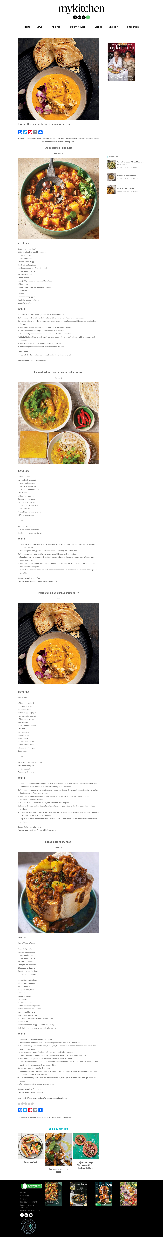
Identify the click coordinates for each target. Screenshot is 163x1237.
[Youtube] (79, 17)
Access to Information (30, 1210)
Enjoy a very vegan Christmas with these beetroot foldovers (86, 1165)
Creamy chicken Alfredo (127, 176)
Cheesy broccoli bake (126, 188)
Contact (24, 1199)
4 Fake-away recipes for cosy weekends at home (47, 1098)
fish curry (61, 1117)
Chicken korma (44, 1117)
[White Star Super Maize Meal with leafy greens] (111, 164)
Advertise (24, 1196)
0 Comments (134, 167)
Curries (53, 1117)
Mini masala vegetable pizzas (58, 1170)
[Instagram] (75, 17)
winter (68, 1117)
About (23, 1193)
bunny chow (33, 1117)
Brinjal (25, 1117)
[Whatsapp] (88, 17)
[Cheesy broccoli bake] (111, 189)
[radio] (19, 1104)
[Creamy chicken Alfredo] (111, 177)
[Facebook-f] (84, 17)
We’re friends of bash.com (27, 1206)
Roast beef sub (30, 1162)
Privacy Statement (28, 1202)
